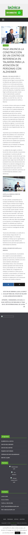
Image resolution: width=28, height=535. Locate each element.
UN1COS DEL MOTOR (6, 447)
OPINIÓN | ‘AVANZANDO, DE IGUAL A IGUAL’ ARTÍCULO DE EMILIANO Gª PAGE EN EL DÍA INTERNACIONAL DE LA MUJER (13, 303)
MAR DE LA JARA (5, 457)
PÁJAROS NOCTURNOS (7, 451)
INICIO (4, 519)
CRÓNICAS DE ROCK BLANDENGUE (10, 454)
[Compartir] (8, 284)
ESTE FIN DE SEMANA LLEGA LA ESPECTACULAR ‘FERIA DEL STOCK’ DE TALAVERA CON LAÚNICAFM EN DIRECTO (15, 294)
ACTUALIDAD (5, 45)
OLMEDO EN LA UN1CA (7, 441)
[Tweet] (19, 284)
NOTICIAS (16, 519)
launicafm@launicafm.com (12, 506)
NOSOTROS (22, 519)
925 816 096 (10, 503)
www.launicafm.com (9, 509)
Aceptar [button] (17, 533)
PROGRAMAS (10, 519)
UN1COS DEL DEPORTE (7, 444)
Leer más (23, 533)
